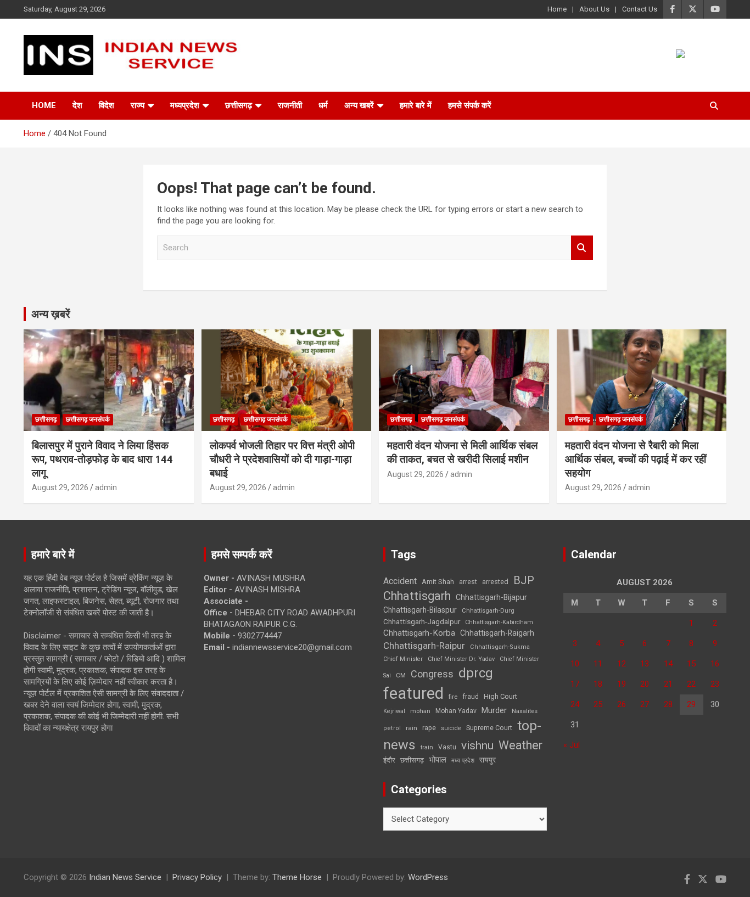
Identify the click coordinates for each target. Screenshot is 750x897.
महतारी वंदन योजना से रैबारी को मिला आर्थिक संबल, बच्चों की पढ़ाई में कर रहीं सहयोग (635, 459)
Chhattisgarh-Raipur (424, 645)
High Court (500, 696)
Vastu (447, 747)
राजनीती (290, 105)
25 (598, 704)
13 (644, 664)
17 (574, 684)
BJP (523, 580)
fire (453, 696)
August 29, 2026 (60, 487)
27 (644, 704)
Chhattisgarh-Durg (488, 610)
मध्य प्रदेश (462, 760)
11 (598, 664)
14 (668, 664)
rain (411, 728)
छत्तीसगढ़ (412, 760)
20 (644, 684)
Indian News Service (125, 877)
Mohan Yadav (456, 711)
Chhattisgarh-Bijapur (491, 597)
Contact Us (639, 9)
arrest (468, 582)
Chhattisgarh (417, 596)
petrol (392, 728)
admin (106, 487)
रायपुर (487, 759)
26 (621, 704)
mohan (420, 711)
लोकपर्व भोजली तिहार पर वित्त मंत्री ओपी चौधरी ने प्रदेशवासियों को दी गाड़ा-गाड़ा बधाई (282, 459)
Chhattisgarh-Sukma (500, 647)
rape (429, 728)
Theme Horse (297, 877)
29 (691, 704)
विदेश (106, 105)
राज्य (137, 105)
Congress (432, 674)
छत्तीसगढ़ (238, 105)
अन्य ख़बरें (50, 314)
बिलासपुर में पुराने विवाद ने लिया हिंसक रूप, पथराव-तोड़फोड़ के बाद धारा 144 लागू (102, 459)
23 (714, 684)
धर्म (323, 105)
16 (714, 664)
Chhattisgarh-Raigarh (497, 633)
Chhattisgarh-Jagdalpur (421, 621)
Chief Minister (403, 659)
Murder (494, 710)
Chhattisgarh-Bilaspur (420, 610)
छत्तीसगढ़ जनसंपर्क (88, 419)
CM (401, 675)
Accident (400, 581)
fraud (470, 696)
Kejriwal (394, 711)
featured (413, 693)
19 (621, 684)
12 (621, 664)
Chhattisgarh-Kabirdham (499, 622)
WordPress (428, 877)
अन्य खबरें (359, 105)
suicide (451, 728)
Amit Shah (438, 582)
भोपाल (437, 760)
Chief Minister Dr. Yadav (461, 659)
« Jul (571, 745)
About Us (594, 9)
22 (691, 684)
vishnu (477, 745)
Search (582, 248)
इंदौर (389, 760)
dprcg (475, 673)
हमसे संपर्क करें (469, 105)
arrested (495, 582)
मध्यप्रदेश (184, 105)
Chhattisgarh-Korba (419, 633)
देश (77, 105)
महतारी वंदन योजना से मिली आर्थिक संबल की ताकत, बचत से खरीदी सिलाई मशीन (462, 452)
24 (574, 704)
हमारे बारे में (416, 105)
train (427, 747)
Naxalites (525, 711)
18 (598, 684)
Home (557, 9)
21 (668, 684)
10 (574, 664)
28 (668, 704)
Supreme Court (489, 728)
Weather (520, 745)
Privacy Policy (197, 877)
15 (691, 664)
